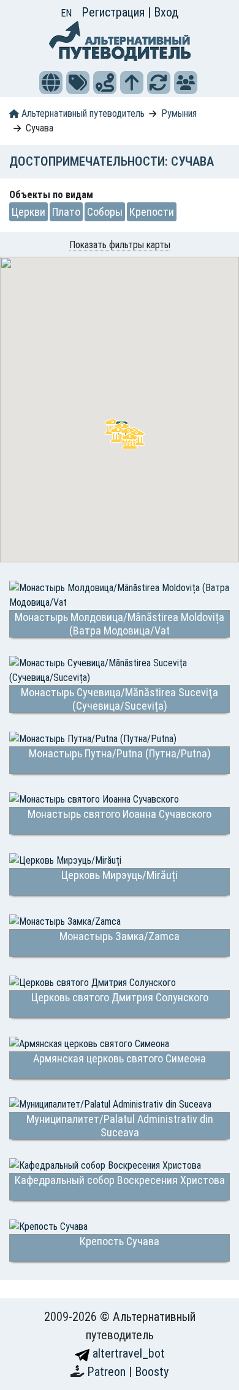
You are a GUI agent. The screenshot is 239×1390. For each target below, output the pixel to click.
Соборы (105, 211)
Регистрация (115, 12)
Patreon (108, 1371)
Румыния (179, 113)
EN (66, 13)
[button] (51, 82)
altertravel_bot (127, 1353)
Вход (166, 12)
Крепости (151, 211)
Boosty (152, 1371)
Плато (66, 211)
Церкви (28, 211)
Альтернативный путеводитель (82, 113)
